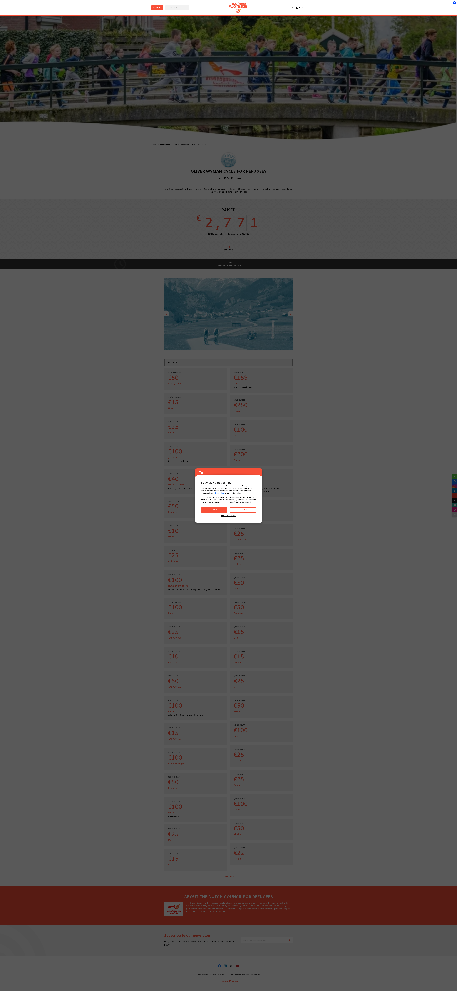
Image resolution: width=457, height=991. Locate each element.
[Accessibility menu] (454, 2)
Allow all (214, 510)
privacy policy (219, 493)
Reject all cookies (228, 515)
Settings (243, 510)
